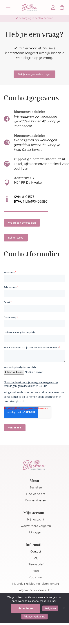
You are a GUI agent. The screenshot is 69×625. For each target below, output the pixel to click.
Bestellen (36, 487)
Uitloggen (35, 532)
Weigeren (50, 608)
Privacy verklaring (34, 616)
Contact (35, 551)
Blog (35, 571)
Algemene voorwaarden (35, 590)
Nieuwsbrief (36, 564)
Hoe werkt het (35, 494)
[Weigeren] (64, 608)
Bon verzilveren (35, 500)
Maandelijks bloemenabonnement (35, 583)
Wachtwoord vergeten (36, 526)
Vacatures (36, 577)
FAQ (35, 558)
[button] (16, 237)
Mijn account (35, 519)
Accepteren (25, 608)
